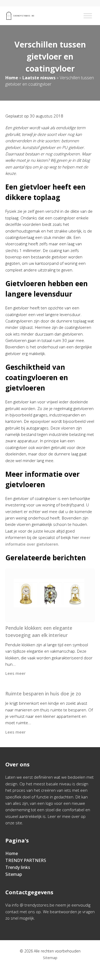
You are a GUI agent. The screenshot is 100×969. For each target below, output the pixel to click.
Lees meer (15, 673)
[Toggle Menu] (87, 15)
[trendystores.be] (20, 15)
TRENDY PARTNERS (25, 860)
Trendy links (17, 867)
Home (11, 78)
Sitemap (13, 874)
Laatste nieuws (38, 78)
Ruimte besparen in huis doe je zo (43, 693)
